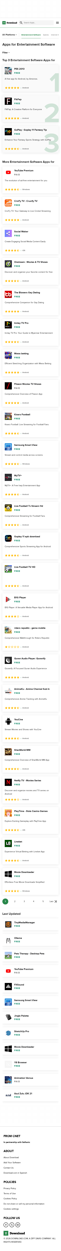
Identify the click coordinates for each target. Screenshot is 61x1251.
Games (46, 35)
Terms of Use (10, 1193)
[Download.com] (9, 22)
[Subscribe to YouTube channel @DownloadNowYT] (17, 1224)
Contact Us (9, 1168)
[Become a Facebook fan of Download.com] (6, 1224)
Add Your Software (12, 1162)
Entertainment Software (31, 35)
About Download (11, 1157)
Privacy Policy (10, 1188)
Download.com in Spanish (15, 1173)
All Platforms (8, 34)
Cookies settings (11, 1209)
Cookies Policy (10, 1198)
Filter (5, 52)
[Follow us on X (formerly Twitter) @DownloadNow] (11, 1224)
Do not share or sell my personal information (24, 1204)
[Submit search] (21, 22)
